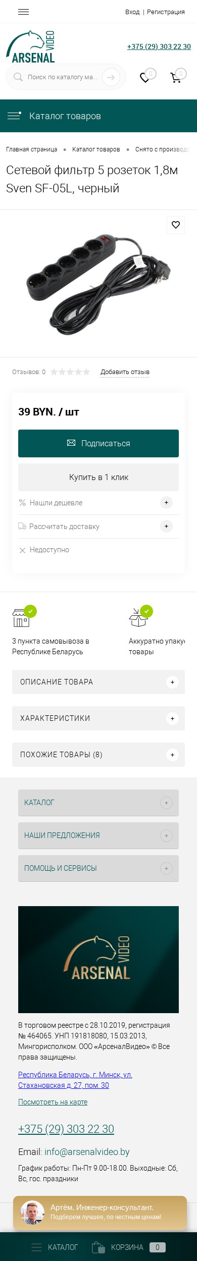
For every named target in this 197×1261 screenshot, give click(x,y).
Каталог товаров (64, 116)
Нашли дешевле (56, 503)
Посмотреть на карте (52, 1102)
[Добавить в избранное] (176, 225)
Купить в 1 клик (98, 477)
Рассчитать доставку (64, 526)
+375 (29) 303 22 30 (159, 46)
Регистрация (166, 12)
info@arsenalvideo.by (87, 1151)
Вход (132, 12)
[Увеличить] (98, 285)
